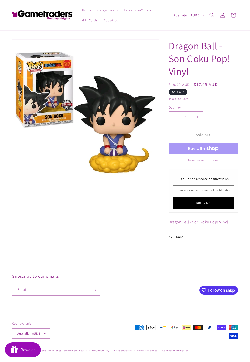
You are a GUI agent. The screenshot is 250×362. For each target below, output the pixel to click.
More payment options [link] (203, 160)
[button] (107, 10)
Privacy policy (123, 350)
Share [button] (178, 237)
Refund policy (100, 350)
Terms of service (147, 350)
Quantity (175, 108)
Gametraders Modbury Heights (42, 350)
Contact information (175, 350)
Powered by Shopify (74, 350)
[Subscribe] (94, 290)
